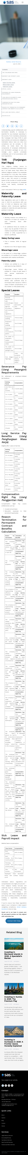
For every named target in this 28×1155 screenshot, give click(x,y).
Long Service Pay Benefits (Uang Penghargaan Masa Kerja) (11, 98)
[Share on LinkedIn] (16, 126)
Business (8, 61)
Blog (3, 1120)
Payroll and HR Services (7, 1142)
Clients (3, 1126)
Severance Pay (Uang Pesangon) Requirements (11, 93)
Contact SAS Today (14, 921)
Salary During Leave (9, 82)
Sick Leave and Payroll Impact (11, 112)
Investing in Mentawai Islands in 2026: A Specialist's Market (13, 955)
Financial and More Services (8, 1144)
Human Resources (16, 61)
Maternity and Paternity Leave (11, 76)
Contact (3, 1123)
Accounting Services (6, 1137)
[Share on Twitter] (7, 126)
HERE (24, 189)
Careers (3, 1117)
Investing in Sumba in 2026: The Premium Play (13, 999)
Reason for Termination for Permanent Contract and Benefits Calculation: (13, 108)
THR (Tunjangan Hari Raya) (10, 72)
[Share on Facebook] (3, 126)
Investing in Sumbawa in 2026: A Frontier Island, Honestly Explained (13, 1043)
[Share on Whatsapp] (21, 126)
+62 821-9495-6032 (6, 1101)
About (3, 1115)
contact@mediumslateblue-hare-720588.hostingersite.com (9, 1104)
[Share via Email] (12, 126)
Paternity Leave (7, 86)
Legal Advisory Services (7, 1135)
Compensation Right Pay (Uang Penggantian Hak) (11, 103)
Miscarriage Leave (8, 84)
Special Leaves (6, 89)
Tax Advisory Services (7, 1140)
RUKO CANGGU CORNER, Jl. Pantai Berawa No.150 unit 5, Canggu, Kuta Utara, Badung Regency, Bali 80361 (13, 1096)
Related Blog (6, 115)
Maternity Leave (7, 79)
